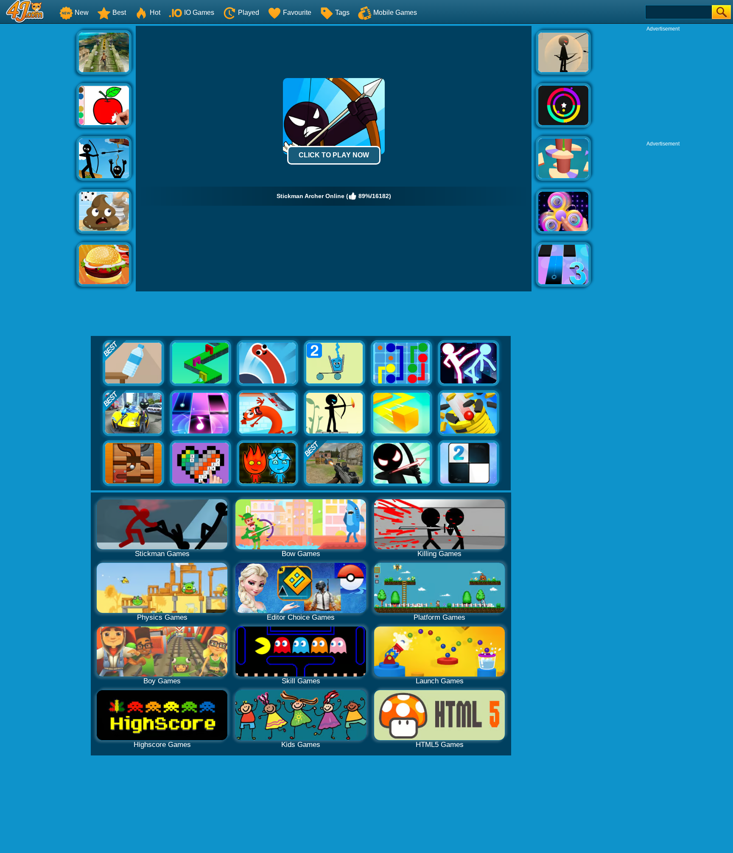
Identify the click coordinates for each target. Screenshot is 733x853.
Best (119, 12)
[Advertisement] (38, 153)
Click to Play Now (334, 155)
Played (248, 12)
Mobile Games (395, 12)
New (82, 12)
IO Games (199, 12)
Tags (342, 12)
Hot (155, 12)
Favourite (297, 12)
